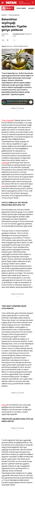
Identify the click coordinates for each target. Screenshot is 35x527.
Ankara (4, 405)
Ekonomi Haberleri (14, 15)
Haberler (4, 15)
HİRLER (7, 8)
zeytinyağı (6, 76)
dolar (3, 186)
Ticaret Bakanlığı (8, 73)
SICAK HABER (21, 8)
